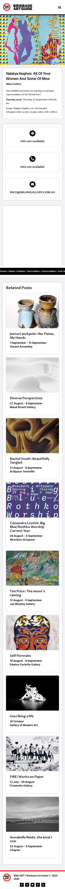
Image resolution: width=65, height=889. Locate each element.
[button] (59, 7)
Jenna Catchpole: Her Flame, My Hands (32, 336)
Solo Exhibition (34, 271)
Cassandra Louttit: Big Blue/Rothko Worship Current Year (27, 527)
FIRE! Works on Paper (27, 777)
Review (5, 271)
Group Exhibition (50, 271)
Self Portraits (20, 656)
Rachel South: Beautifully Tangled (29, 461)
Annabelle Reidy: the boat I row (31, 839)
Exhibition (22, 271)
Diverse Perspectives (26, 398)
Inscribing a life (22, 716)
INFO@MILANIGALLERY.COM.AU (32, 192)
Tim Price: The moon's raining (27, 593)
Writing (13, 271)
